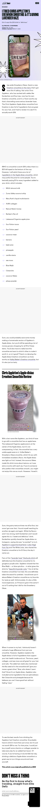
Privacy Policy (5, 795)
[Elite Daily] (6, 3)
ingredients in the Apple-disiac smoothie (17, 175)
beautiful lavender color (18, 569)
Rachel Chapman (11, 25)
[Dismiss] (37, 789)
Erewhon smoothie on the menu (19, 88)
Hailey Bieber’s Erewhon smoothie (22, 359)
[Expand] (31, 789)
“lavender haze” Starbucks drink (23, 558)
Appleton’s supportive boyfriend (14, 545)
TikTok (9, 640)
